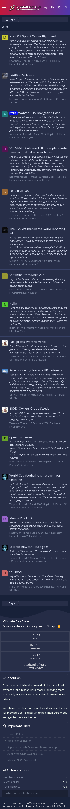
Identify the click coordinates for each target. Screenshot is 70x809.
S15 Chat (14, 102)
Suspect (13, 260)
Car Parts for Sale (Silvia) (22, 137)
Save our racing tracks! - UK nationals (35, 370)
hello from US (19, 191)
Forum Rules (15, 734)
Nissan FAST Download (21, 760)
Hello (13, 303)
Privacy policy (36, 626)
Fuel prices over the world (27, 342)
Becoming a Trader (19, 740)
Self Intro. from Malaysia (26, 275)
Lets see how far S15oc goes (28, 547)
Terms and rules (15, 626)
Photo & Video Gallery (21, 465)
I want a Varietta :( (22, 75)
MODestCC (15, 60)
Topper (13, 504)
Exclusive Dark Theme (17, 621)
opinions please (20, 437)
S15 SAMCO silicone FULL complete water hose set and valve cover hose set (38, 150)
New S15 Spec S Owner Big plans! (32, 36)
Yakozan (14, 356)
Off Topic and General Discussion (27, 359)
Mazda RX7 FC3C (21, 518)
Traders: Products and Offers (33, 180)
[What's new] (59, 7)
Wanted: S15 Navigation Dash (35, 113)
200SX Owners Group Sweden (30, 408)
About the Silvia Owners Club (25, 753)
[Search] (65, 7)
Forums (21, 426)
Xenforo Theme (50, 806)
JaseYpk (13, 99)
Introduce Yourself (27, 64)
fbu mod (15, 572)
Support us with (32, 747)
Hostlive (30, 806)
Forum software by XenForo (29, 803)
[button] (4, 7)
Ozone (13, 394)
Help (52, 626)
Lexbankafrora (35, 664)
